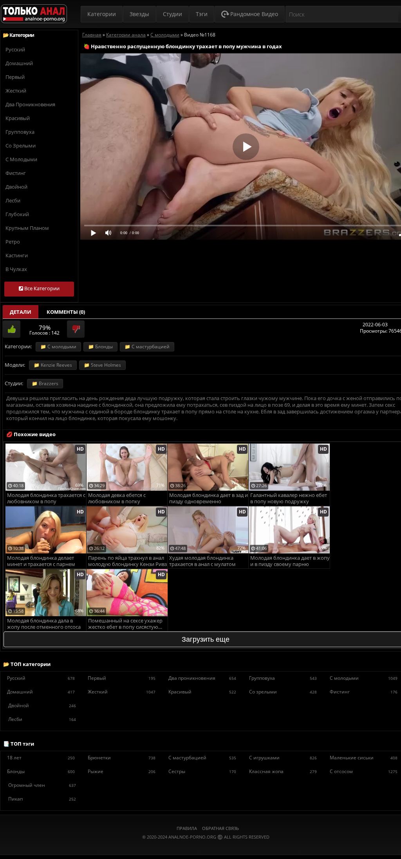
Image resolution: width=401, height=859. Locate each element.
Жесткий (15, 90)
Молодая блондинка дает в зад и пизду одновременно (208, 498)
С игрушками (283, 757)
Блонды (41, 771)
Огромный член (42, 785)
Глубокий (17, 214)
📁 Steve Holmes (102, 365)
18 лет (41, 757)
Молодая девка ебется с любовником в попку (117, 498)
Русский (15, 49)
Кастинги (16, 255)
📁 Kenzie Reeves (53, 365)
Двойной (16, 186)
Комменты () (66, 311)
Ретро (12, 241)
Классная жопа (283, 771)
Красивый (17, 118)
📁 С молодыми (58, 346)
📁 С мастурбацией (147, 346)
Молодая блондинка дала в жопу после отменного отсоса (44, 623)
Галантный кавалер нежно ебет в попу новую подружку (288, 498)
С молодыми (21, 159)
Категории (101, 14)
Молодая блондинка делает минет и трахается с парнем (41, 561)
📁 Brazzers (45, 383)
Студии (172, 14)
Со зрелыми (20, 145)
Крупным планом (27, 227)
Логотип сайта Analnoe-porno (34, 14)
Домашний (19, 63)
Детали (20, 311)
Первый (15, 76)
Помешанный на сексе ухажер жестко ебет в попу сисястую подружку (125, 624)
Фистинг (15, 173)
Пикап (42, 798)
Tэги (202, 14)
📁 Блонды (100, 346)
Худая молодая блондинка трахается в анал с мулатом (202, 561)
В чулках (16, 269)
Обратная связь (220, 828)
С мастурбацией (202, 757)
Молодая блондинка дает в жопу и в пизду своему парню (290, 561)
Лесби (12, 200)
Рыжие (121, 771)
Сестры (202, 771)
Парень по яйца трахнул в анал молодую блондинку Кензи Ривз (127, 561)
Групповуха (19, 131)
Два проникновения (30, 104)
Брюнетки (121, 757)
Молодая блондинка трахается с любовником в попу (46, 498)
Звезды (139, 14)
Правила (187, 828)
